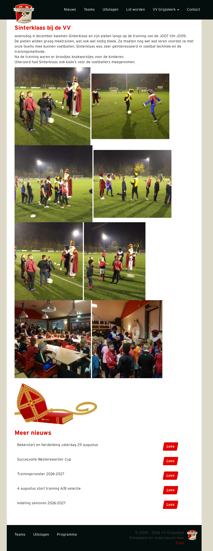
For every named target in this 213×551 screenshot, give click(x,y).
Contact (193, 9)
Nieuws (70, 9)
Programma (67, 534)
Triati (179, 543)
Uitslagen (110, 9)
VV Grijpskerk (165, 9)
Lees (170, 446)
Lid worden (135, 9)
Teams (89, 9)
